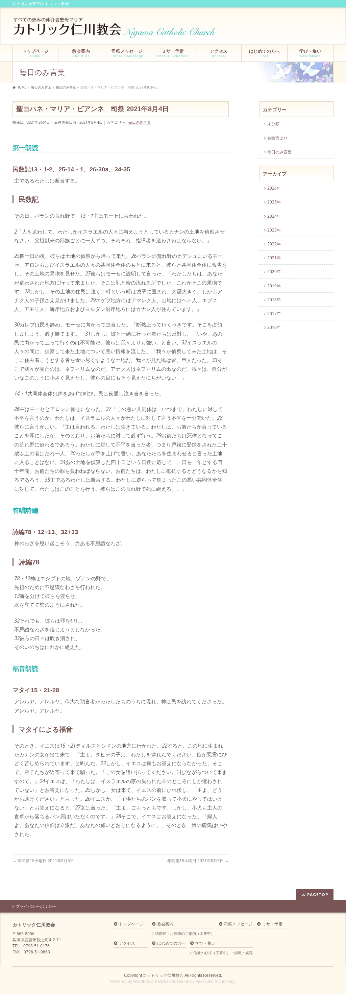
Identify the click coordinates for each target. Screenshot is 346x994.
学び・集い (205, 943)
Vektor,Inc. (205, 981)
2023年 (274, 230)
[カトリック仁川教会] (115, 30)
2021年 (274, 258)
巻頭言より (277, 138)
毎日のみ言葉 (139, 122)
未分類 (273, 124)
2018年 (274, 299)
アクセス (127, 943)
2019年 (274, 286)
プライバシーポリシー (36, 906)
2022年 (274, 244)
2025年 (274, 202)
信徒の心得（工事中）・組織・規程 (223, 952)
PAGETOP (317, 894)
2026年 (274, 188)
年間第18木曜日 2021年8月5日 (198, 861)
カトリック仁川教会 (165, 975)
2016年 (274, 327)
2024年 (274, 216)
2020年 (274, 271)
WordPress (143, 981)
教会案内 (165, 924)
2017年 (274, 313)
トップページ (131, 924)
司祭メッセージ (238, 924)
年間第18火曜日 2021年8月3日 (43, 861)
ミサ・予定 (272, 924)
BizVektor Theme (173, 981)
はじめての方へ (171, 943)
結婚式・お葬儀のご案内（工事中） (185, 933)
